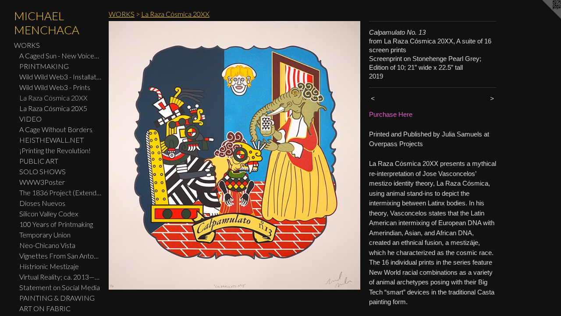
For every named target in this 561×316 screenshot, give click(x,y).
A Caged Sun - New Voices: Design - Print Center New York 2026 (60, 55)
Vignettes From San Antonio (60, 255)
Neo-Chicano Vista (47, 245)
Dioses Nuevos (42, 203)
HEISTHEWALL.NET (51, 140)
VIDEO (30, 119)
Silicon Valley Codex (48, 213)
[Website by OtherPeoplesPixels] (543, 17)
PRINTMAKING (44, 66)
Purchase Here (390, 114)
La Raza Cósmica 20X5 (53, 108)
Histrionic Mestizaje (49, 266)
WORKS (27, 45)
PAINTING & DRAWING (57, 298)
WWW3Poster (42, 182)
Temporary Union (45, 234)
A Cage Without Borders (55, 129)
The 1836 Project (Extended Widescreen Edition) (60, 192)
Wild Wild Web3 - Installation (60, 76)
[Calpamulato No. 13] (234, 155)
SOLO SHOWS (42, 171)
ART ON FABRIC (45, 308)
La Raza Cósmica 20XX (53, 97)
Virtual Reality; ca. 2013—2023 (60, 277)
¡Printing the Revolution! (55, 150)
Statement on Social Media (59, 287)
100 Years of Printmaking (56, 224)
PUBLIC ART (38, 161)
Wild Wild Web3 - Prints (54, 87)
